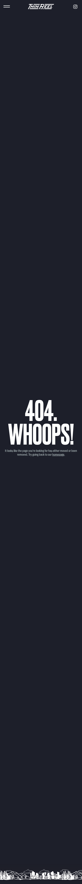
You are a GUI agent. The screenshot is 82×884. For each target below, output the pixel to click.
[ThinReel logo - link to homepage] (41, 6)
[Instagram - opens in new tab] (75, 6)
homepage (58, 454)
